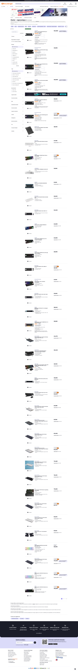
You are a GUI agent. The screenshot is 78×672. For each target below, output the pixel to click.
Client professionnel (27, 659)
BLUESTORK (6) (15, 53)
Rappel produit (42, 663)
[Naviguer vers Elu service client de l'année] (63, 660)
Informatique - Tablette (18, 17)
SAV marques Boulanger (28, 656)
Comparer (30, 40)
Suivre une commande (11, 653)
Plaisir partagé (26, 652)
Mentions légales (42, 653)
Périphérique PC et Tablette (28, 17)
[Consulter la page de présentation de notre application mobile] (50, 644)
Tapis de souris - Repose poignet (52, 26)
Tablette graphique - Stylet (41, 26)
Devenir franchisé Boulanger (60, 652)
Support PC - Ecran (61, 26)
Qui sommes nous (27, 651)
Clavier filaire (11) (15, 76)
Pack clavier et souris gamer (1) (18, 83)
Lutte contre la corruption (44, 659)
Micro (26, 26)
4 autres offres (56, 269)
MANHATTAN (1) (15, 63)
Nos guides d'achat (11, 655)
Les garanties (42, 652)
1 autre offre (56, 158)
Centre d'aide (10, 656)
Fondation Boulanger (27, 658)
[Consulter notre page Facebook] (24, 645)
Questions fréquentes (11, 652)
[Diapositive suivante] (66, 26)
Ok (34, 642)
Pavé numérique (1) (16, 84)
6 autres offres (56, 142)
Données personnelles (43, 654)
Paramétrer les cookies (43, 655)
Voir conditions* (39, 633)
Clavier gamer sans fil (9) (17, 78)
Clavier (12, 26)
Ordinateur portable (15, 618)
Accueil (12, 17)
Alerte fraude (42, 664)
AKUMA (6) (14, 48)
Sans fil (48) (15, 91)
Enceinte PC (34, 26)
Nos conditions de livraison (12, 654)
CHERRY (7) (14, 55)
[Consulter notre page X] (26, 645)
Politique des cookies (43, 656)
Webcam (29, 26)
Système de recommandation (44, 657)
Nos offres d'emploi (59, 651)
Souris (16, 26)
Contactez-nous (10, 651)
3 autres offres (56, 198)
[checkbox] (11, 48)
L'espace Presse (26, 653)
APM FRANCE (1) (15, 50)
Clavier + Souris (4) (16, 74)
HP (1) (13, 60)
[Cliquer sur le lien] (39, 12)
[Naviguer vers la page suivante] (66, 598)
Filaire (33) (14, 89)
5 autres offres (56, 184)
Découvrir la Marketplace (59, 654)
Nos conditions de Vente (43, 651)
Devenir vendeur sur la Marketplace (61, 655)
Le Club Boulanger (27, 657)
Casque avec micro (21, 26)
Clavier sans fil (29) (16, 79)
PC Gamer (21, 618)
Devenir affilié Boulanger (59, 653)
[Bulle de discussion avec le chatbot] (75, 669)
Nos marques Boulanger (27, 655)
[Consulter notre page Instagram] (27, 645)
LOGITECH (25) (15, 62)
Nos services (26, 654)
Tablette (27, 618)
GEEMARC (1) (15, 58)
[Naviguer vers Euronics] (63, 657)
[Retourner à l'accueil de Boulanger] (7, 3)
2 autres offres (56, 379)
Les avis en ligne (42, 658)
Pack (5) (14, 81)
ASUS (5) (14, 52)
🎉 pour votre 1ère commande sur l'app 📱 (39, 0)
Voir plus (17, 65)
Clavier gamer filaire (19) (16, 73)
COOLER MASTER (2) (16, 57)
